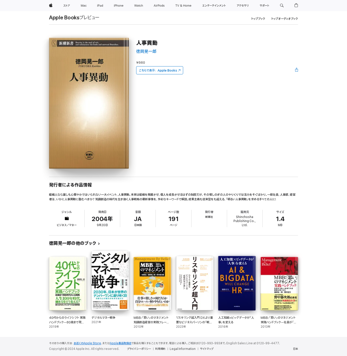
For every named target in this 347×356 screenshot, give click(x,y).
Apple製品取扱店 (120, 343)
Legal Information (183, 349)
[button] (282, 5)
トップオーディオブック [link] (284, 19)
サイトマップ (206, 349)
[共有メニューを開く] (296, 70)
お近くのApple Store (87, 343)
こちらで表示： (158, 70)
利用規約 (160, 349)
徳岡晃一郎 (146, 51)
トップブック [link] (258, 19)
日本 (295, 349)
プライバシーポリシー (139, 349)
